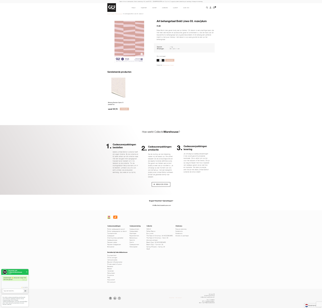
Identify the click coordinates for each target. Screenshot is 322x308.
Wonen (154, 7)
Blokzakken (110, 247)
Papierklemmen (134, 236)
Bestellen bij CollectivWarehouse (117, 252)
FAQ (108, 277)
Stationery (179, 226)
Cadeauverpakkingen (113, 226)
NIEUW (134, 7)
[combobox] (312, 305)
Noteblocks (179, 231)
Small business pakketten (115, 238)
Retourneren (111, 273)
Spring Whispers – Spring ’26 (155, 247)
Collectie (165, 7)
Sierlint (132, 242)
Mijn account (111, 282)
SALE (148, 249)
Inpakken (144, 7)
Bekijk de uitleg (162, 184)
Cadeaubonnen (134, 244)
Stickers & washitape (182, 236)
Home (108, 13)
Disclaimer (110, 275)
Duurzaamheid (111, 255)
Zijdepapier (110, 236)
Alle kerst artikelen (152, 240)
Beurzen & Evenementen (114, 262)
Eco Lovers (150, 233)
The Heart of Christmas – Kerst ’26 (157, 238)
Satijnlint (132, 240)
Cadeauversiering (135, 226)
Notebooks (179, 233)
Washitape (133, 233)
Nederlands (312, 305)
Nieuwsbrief (111, 280)
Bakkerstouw (134, 238)
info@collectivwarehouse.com (161, 205)
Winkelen (170, 60)
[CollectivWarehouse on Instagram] (111, 299)
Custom (175, 7)
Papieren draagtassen (114, 244)
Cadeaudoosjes (112, 240)
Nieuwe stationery (181, 229)
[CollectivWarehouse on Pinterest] (120, 299)
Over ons (186, 7)
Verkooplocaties (112, 260)
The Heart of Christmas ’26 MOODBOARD (159, 236)
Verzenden (110, 271)
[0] (214, 8)
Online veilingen (112, 257)
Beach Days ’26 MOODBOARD (156, 242)
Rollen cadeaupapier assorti (116, 229)
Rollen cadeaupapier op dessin (117, 231)
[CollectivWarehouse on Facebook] (108, 299)
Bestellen (110, 266)
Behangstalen (119, 13)
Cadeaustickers (134, 229)
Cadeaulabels (134, 231)
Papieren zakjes (112, 242)
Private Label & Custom (114, 264)
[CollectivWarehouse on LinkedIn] (116, 299)
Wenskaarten (134, 247)
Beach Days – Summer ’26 (154, 244)
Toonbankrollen (112, 233)
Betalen (109, 268)
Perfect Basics (150, 231)
